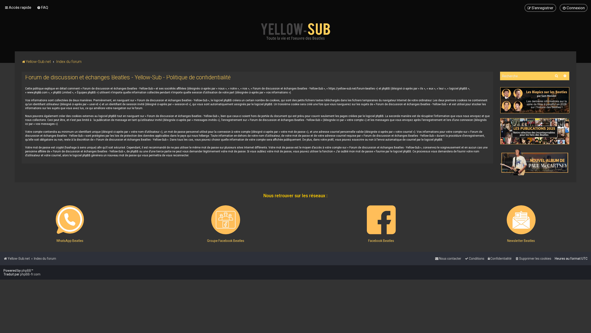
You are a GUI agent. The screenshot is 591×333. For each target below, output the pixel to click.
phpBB (26, 270)
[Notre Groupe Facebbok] (225, 219)
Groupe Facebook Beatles (225, 241)
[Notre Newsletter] (521, 219)
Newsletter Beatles (521, 241)
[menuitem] (42, 7)
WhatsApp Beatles (69, 241)
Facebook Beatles (381, 241)
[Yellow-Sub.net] (295, 31)
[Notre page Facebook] (381, 219)
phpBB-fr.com (30, 274)
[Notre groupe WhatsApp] (69, 219)
